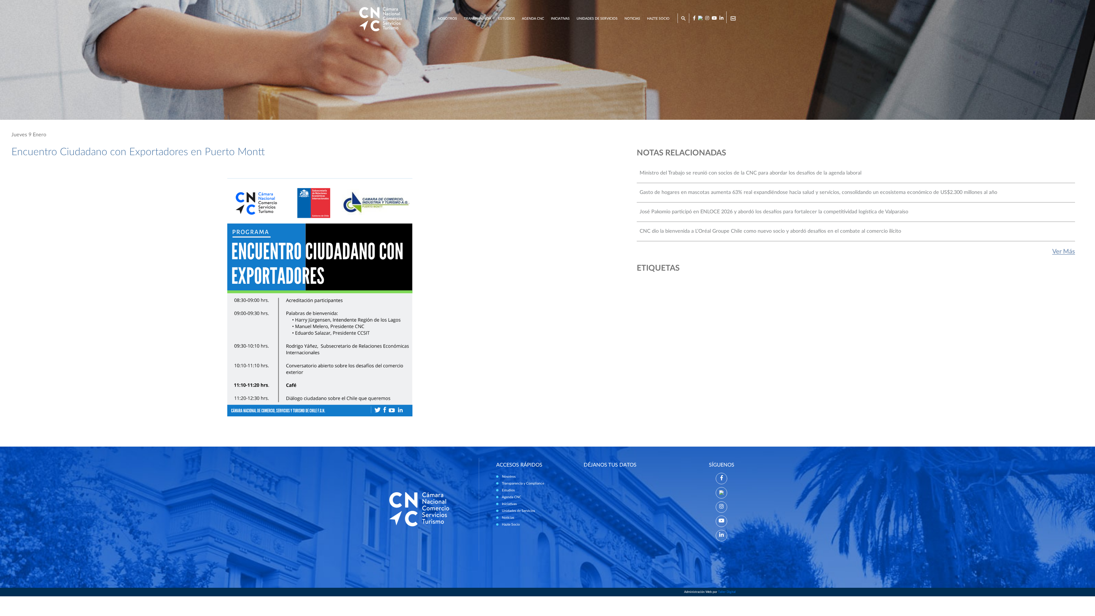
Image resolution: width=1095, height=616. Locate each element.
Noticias (632, 18)
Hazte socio (658, 18)
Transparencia (477, 18)
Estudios (506, 18)
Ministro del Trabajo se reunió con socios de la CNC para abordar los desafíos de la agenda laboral (750, 173)
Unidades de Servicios (597, 18)
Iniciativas (560, 18)
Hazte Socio (511, 524)
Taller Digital (727, 591)
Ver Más (1063, 251)
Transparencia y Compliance (523, 483)
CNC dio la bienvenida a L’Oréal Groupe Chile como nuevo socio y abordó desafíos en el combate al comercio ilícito (770, 231)
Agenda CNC (533, 18)
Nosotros (447, 18)
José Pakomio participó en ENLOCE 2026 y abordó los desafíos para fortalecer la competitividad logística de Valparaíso (774, 211)
